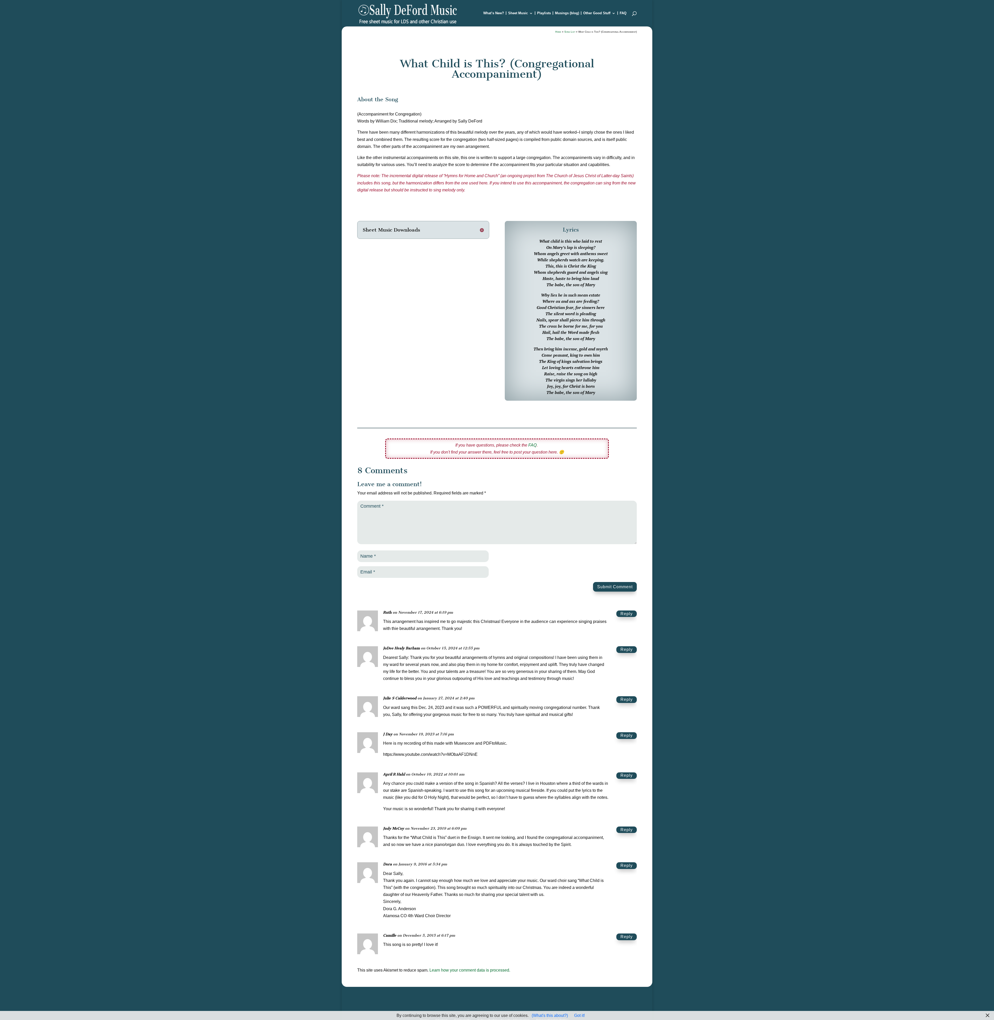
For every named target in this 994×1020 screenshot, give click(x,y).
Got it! (579, 1015)
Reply (626, 614)
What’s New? (493, 13)
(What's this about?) (550, 1015)
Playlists (544, 13)
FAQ (623, 13)
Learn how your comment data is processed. (469, 970)
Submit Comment (615, 587)
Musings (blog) (567, 13)
